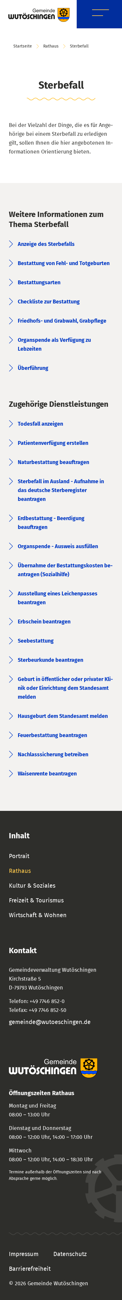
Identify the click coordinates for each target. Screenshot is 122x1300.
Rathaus (51, 46)
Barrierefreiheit (30, 1269)
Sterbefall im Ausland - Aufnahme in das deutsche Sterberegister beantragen (61, 490)
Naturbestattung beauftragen (53, 462)
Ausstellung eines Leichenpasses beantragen (57, 598)
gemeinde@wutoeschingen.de (50, 1022)
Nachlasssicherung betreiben (53, 754)
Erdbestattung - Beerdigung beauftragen (51, 523)
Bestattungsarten (39, 282)
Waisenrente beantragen (47, 774)
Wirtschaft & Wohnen (38, 915)
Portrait (19, 856)
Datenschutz (70, 1254)
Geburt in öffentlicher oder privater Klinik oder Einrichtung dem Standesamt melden (65, 688)
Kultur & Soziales (32, 886)
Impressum (23, 1254)
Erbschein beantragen (44, 622)
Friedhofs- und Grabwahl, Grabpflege (62, 321)
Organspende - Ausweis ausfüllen (58, 546)
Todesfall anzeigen (40, 424)
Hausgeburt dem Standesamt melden (63, 716)
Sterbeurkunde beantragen (50, 660)
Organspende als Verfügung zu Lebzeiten (54, 345)
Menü (100, 13)
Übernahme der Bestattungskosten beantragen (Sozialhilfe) (65, 570)
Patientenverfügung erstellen (53, 443)
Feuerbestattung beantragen (52, 735)
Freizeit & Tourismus (36, 901)
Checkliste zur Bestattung (49, 302)
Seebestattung (36, 641)
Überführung (33, 368)
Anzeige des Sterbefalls (46, 244)
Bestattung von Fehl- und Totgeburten (64, 263)
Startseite (22, 46)
